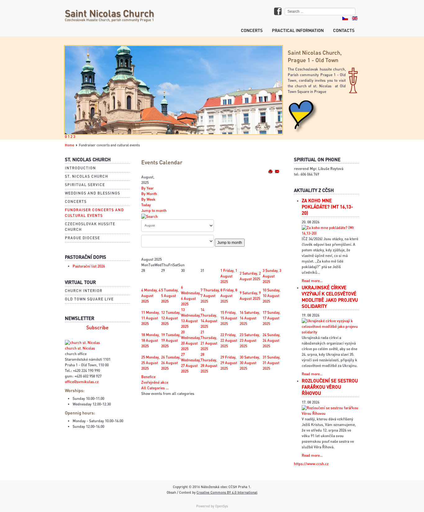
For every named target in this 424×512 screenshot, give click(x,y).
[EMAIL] (277, 171)
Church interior (83, 290)
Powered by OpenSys (212, 506)
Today (146, 205)
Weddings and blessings (92, 193)
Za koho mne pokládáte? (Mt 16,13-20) (327, 206)
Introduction (80, 168)
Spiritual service (85, 184)
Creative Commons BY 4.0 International (226, 492)
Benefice (148, 376)
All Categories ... (155, 388)
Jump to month (154, 210)
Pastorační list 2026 (89, 266)
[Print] (270, 171)
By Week (148, 199)
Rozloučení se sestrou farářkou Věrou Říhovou (330, 386)
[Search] (149, 216)
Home (69, 145)
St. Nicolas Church (86, 176)
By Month (149, 193)
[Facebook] (278, 12)
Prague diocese (82, 237)
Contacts (343, 30)
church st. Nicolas (80, 348)
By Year (147, 188)
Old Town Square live (89, 299)
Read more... (312, 280)
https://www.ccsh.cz (311, 463)
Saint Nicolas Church (109, 13)
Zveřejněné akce (154, 382)
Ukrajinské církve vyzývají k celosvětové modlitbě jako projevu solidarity (330, 296)
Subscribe (97, 327)
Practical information (298, 30)
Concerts (252, 30)
